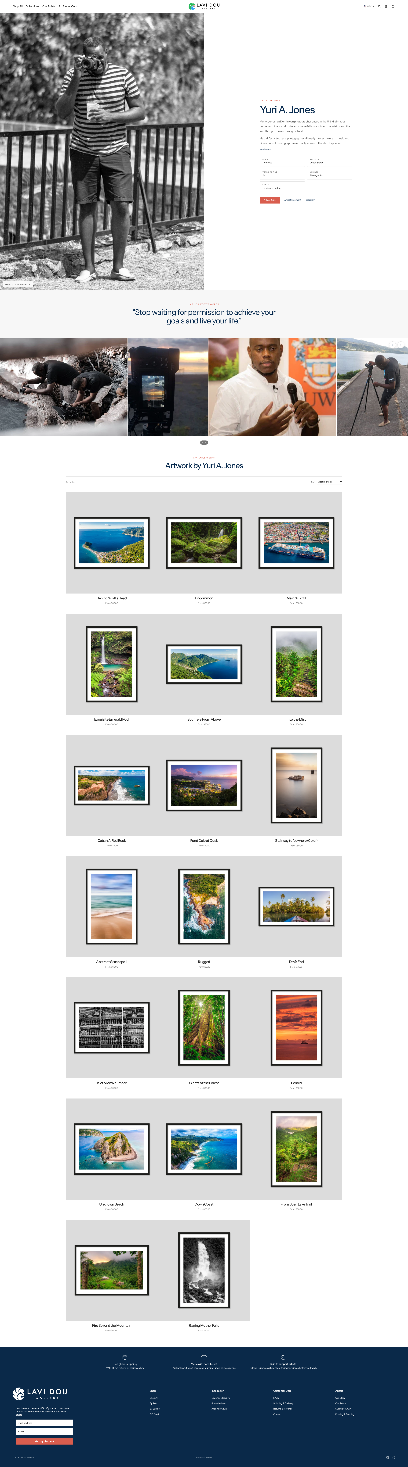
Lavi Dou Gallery (27, 1457)
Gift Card (154, 1414)
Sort (313, 482)
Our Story (340, 1397)
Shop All (154, 1397)
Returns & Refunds (282, 1408)
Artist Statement (292, 199)
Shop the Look (218, 1403)
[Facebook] (388, 1457)
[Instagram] (393, 1457)
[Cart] (393, 6)
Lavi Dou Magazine (220, 1397)
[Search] (379, 6)
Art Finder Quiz (219, 1408)
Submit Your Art (343, 1408)
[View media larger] (63, 387)
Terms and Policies (204, 1457)
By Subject (155, 1408)
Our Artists (340, 1403)
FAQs (276, 1397)
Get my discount (44, 1441)
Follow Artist (270, 200)
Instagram (310, 199)
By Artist (154, 1403)
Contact (277, 1414)
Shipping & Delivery (283, 1403)
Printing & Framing (344, 1414)
